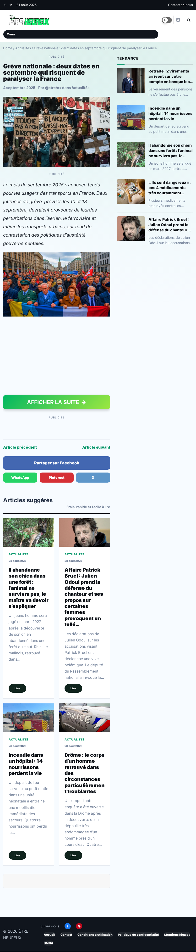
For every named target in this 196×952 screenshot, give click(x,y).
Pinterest (57, 477)
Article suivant (96, 447)
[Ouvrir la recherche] (188, 20)
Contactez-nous (180, 5)
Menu (11, 34)
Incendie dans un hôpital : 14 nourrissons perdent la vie (26, 764)
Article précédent (20, 447)
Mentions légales (177, 934)
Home (7, 48)
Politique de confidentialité (138, 934)
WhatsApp (20, 477)
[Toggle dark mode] (167, 20)
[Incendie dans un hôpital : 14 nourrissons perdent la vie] (28, 717)
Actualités (23, 48)
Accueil (49, 934)
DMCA (48, 943)
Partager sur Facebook (56, 463)
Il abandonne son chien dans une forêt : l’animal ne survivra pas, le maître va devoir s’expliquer (29, 588)
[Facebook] (5, 5)
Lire (17, 688)
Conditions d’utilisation (95, 934)
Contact (66, 934)
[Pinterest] (11, 5)
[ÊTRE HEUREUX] (177, 20)
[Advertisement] (56, 356)
